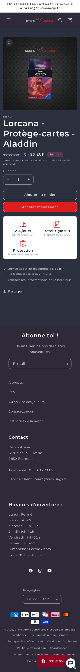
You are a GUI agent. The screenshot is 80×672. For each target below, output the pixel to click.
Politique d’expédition (31, 647)
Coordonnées (58, 647)
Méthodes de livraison (26, 421)
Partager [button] (15, 291)
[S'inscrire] (66, 364)
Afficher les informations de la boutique (39, 280)
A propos (16, 382)
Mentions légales (64, 654)
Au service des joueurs (27, 402)
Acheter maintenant (40, 207)
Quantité (9, 171)
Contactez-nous (21, 411)
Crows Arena (23, 629)
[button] (8, 20)
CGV (12, 392)
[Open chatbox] (71, 663)
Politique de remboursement (49, 634)
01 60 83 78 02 (41, 470)
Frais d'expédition (33, 160)
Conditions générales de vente (29, 654)
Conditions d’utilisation (62, 641)
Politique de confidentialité (25, 641)
